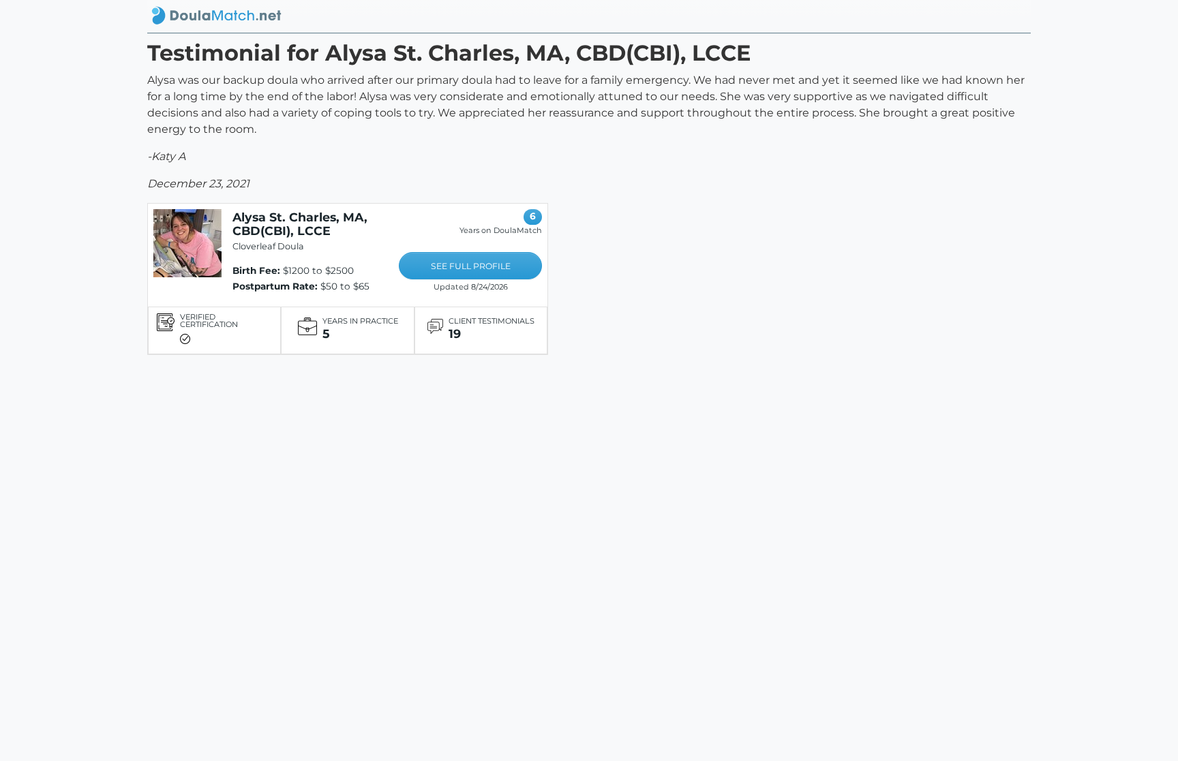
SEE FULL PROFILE (471, 266)
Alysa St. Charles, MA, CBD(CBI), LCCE (299, 224)
